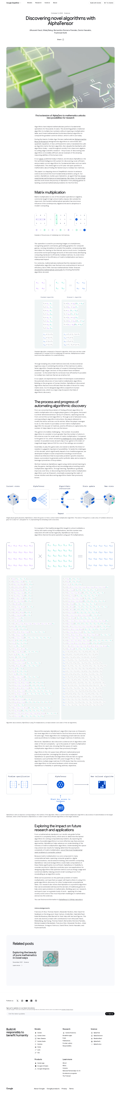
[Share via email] (65, 44)
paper (41, 159)
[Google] (9, 1089)
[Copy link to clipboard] (70, 44)
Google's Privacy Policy (67, 1009)
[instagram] (22, 1001)
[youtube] (27, 1001)
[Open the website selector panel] (20, 3)
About (55, 3)
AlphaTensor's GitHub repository (71, 899)
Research (38, 3)
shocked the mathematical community (49, 270)
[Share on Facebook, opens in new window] (56, 44)
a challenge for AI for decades (72, 439)
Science (47, 3)
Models (29, 3)
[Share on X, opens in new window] (51, 44)
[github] (36, 1001)
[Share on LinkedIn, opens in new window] (60, 44)
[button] (60, 39)
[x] (17, 1001)
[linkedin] (31, 1001)
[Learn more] (35, 959)
